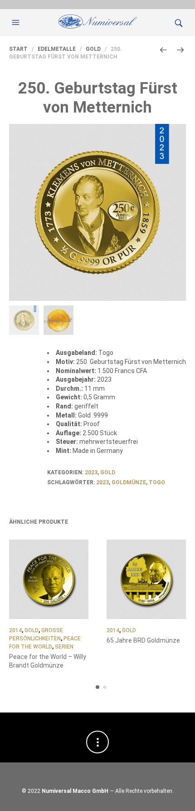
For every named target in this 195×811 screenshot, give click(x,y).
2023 (91, 472)
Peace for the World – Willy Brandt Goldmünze (47, 661)
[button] (16, 22)
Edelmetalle (57, 49)
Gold (93, 49)
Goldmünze (129, 482)
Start (18, 49)
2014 (15, 630)
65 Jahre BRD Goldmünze (143, 640)
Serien (64, 647)
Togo (157, 482)
